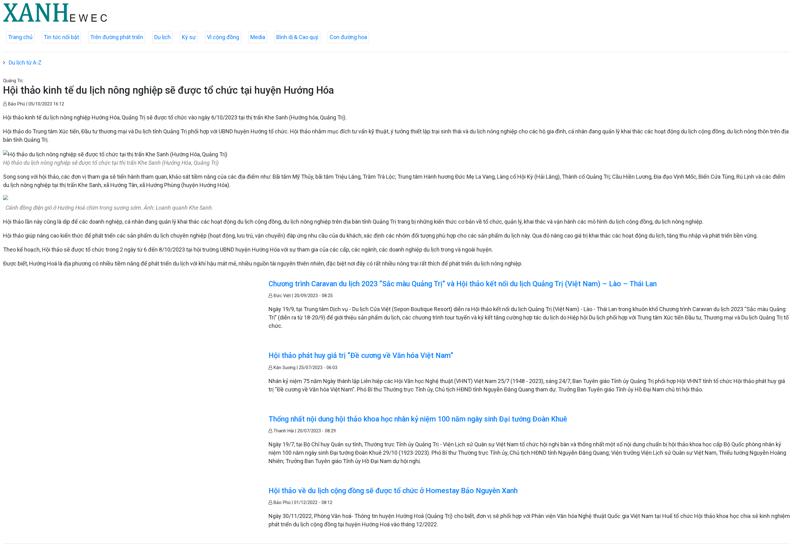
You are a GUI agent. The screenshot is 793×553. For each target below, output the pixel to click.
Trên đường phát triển (116, 37)
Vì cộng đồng (223, 37)
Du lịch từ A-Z (25, 62)
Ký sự (189, 37)
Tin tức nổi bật (61, 37)
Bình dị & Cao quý (297, 37)
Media (257, 37)
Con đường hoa (348, 37)
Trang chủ (20, 37)
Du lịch (162, 37)
